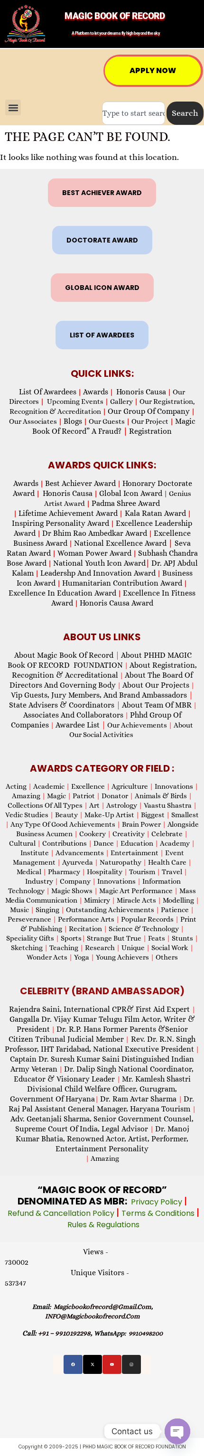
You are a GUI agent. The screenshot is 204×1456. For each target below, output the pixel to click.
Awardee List (81, 724)
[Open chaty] (177, 1431)
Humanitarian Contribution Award (122, 583)
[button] (13, 107)
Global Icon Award (130, 493)
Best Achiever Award (80, 483)
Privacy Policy (157, 1201)
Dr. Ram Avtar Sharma (138, 1098)
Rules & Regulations (103, 1224)
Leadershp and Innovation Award (98, 573)
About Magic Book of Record (67, 655)
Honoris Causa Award (116, 602)
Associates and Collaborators (73, 714)
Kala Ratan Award (154, 513)
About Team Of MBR (157, 704)
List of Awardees (47, 391)
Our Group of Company (149, 411)
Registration (150, 431)
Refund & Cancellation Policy (62, 1213)
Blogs (73, 421)
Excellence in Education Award (62, 592)
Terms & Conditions (158, 1213)
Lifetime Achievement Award (68, 513)
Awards (95, 391)
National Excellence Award (123, 543)
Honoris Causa (141, 391)
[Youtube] (111, 1364)
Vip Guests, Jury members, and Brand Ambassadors (102, 695)
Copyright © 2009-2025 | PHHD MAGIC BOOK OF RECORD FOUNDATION (102, 1446)
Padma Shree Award (126, 503)
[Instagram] (131, 1364)
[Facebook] (73, 1364)
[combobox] (133, 113)
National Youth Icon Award (101, 563)
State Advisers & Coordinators (65, 704)
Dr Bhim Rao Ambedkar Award (94, 533)
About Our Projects (155, 685)
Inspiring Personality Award (60, 523)
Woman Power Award (94, 553)
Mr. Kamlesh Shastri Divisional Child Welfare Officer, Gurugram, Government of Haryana (100, 1088)
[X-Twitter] (92, 1364)
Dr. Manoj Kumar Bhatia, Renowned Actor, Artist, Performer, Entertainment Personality (102, 1138)
